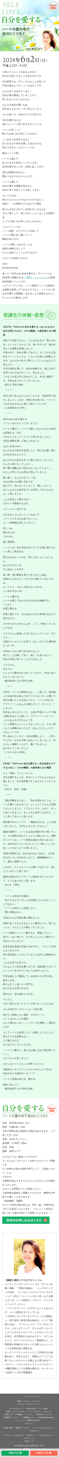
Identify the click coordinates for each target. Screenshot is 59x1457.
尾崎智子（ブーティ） (13, 1417)
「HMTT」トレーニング (35, 277)
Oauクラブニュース (47, 1435)
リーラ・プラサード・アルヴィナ (39, 1411)
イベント (37, 1401)
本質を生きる (31, 1408)
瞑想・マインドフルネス (15, 1411)
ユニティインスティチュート (29, 1404)
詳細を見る (14, 1453)
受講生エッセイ (29, 1417)
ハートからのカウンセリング (43, 1428)
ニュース (21, 1420)
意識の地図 (9, 1428)
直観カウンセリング (23, 1428)
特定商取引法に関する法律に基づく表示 (29, 1446)
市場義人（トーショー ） (25, 1414)
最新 (19, 1401)
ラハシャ (29, 1423)
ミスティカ (8, 1435)
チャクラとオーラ (17, 1408)
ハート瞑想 (43, 1408)
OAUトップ (29, 1441)
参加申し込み (43, 1453)
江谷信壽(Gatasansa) (45, 1417)
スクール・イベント (33, 1396)
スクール (27, 1401)
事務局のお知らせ (34, 1420)
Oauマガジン (19, 1435)
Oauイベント (32, 1435)
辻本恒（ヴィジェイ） (45, 1414)
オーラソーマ (29, 1438)
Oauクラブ (35, 1431)
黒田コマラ (9, 1414)
